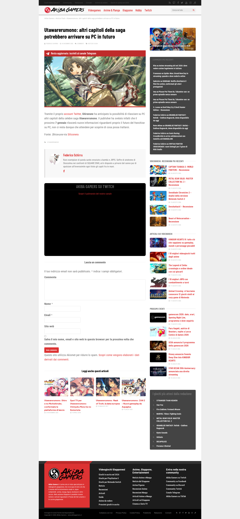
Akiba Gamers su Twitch (176, 477)
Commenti (80, 44)
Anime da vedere (101, 3)
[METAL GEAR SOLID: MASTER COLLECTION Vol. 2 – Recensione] (158, 185)
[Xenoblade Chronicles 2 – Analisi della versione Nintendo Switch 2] (158, 199)
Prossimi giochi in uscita (109, 504)
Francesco (157, 73)
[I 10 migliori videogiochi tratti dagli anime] (158, 260)
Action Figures (138, 485)
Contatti (89, 3)
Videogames (94, 10)
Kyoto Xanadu (162, 433)
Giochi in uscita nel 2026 (120, 3)
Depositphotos (69, 513)
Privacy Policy (121, 513)
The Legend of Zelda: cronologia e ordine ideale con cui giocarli (180, 268)
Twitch (148, 10)
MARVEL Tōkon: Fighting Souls (169, 414)
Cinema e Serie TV (140, 504)
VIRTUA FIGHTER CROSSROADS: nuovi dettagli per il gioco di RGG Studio (170, 147)
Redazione (79, 3)
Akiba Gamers (49, 18)
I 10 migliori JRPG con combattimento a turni (179, 281)
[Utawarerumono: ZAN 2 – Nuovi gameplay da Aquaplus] (134, 395)
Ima (154, 92)
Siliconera (73, 134)
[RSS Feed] (170, 3)
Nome (47, 303)
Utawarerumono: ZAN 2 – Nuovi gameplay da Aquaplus (133, 403)
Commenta (50, 277)
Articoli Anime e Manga (142, 496)
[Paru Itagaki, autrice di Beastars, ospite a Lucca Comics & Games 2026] (158, 335)
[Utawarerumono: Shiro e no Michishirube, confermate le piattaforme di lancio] (56, 395)
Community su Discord (175, 485)
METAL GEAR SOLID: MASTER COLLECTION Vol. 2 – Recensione (181, 181)
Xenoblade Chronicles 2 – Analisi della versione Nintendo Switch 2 (180, 195)
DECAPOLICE (162, 441)
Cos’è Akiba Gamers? (52, 3)
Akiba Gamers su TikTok (176, 496)
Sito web (49, 326)
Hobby (138, 10)
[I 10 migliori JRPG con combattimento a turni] (158, 286)
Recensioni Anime (139, 489)
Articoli (102, 493)
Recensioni (103, 489)
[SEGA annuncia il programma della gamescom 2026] (158, 349)
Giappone (128, 10)
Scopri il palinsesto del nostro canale (95, 193)
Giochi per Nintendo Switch (110, 482)
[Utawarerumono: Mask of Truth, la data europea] (108, 395)
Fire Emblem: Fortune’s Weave (168, 409)
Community (67, 3)
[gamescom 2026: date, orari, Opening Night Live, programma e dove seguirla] (158, 321)
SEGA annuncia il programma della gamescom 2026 (182, 344)
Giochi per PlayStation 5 (109, 478)
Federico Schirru (52, 44)
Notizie (102, 486)
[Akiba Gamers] (64, 13)
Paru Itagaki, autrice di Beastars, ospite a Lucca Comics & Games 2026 (180, 331)
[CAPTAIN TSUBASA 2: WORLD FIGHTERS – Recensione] (158, 173)
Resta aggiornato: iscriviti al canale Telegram (73, 53)
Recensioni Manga (140, 492)
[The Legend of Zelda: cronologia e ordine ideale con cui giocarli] (158, 272)
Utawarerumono (53, 142)
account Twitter (72, 114)
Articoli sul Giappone (141, 500)
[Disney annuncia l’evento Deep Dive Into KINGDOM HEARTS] (158, 361)
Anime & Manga (112, 10)
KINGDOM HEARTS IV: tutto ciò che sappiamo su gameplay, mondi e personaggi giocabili (182, 242)
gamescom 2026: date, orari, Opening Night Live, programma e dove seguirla (182, 317)
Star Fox (160, 405)
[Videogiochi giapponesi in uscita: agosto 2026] (173, 49)
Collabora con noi (105, 513)
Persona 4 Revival (164, 446)
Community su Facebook (176, 481)
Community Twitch (174, 489)
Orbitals (160, 437)
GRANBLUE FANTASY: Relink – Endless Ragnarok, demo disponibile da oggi (171, 118)
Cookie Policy (135, 513)
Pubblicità (147, 513)
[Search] (193, 10)
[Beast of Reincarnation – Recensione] (158, 225)
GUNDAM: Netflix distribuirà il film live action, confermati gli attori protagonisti (169, 84)
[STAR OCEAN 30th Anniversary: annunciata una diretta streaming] (158, 375)
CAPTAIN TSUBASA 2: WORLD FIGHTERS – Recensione (181, 168)
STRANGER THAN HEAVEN (167, 400)
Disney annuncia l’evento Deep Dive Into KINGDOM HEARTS (180, 357)
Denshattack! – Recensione (181, 206)
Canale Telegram (173, 492)
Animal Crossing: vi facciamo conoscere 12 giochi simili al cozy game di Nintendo (182, 294)
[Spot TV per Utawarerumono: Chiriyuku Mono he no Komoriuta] (82, 395)
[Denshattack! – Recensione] (158, 213)
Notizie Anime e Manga (142, 477)
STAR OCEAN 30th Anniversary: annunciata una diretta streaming (182, 371)
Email (47, 315)
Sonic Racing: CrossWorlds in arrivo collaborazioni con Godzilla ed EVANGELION (169, 136)
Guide (101, 497)
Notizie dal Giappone (140, 481)
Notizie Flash (60, 18)
